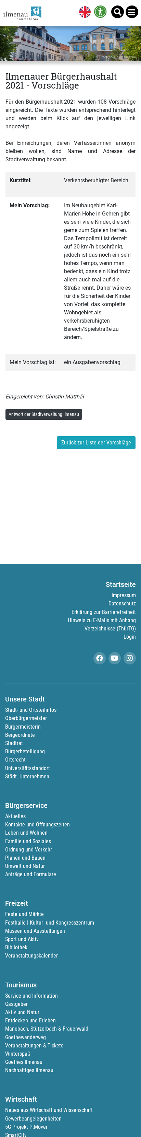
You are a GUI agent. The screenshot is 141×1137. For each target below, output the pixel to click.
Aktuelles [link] (15, 816)
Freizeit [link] (16, 903)
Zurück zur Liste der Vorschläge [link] (96, 442)
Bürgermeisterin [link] (23, 726)
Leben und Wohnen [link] (26, 832)
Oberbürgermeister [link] (26, 718)
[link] (83, 13)
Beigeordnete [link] (20, 735)
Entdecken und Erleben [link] (30, 1020)
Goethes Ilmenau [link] (23, 1062)
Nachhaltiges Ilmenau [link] (29, 1070)
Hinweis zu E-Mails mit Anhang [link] (102, 620)
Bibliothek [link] (16, 947)
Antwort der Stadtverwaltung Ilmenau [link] (44, 414)
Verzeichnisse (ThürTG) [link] (110, 628)
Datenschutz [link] (122, 603)
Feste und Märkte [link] (24, 914)
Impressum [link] (124, 595)
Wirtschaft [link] (21, 1099)
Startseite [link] (121, 584)
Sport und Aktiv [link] (22, 939)
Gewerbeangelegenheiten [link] (33, 1118)
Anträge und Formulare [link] (30, 874)
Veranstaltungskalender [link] (31, 955)
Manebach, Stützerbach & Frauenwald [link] (46, 1028)
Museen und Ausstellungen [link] (35, 931)
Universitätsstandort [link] (27, 768)
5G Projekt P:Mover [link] (26, 1127)
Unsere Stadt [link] (25, 699)
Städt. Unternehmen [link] (27, 776)
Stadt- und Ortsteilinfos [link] (30, 710)
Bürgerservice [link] (26, 805)
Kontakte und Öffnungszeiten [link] (37, 824)
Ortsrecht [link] (15, 759)
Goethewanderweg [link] (25, 1037)
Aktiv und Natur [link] (22, 1012)
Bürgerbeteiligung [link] (25, 751)
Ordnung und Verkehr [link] (28, 849)
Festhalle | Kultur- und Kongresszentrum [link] (49, 922)
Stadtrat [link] (14, 743)
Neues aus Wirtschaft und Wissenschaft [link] (49, 1110)
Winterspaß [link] (17, 1054)
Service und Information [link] (31, 996)
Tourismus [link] (21, 985)
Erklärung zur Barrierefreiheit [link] (104, 612)
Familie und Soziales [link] (28, 841)
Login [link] (130, 637)
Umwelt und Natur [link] (25, 866)
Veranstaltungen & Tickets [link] (34, 1045)
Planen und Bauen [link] (25, 858)
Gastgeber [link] (16, 1004)
